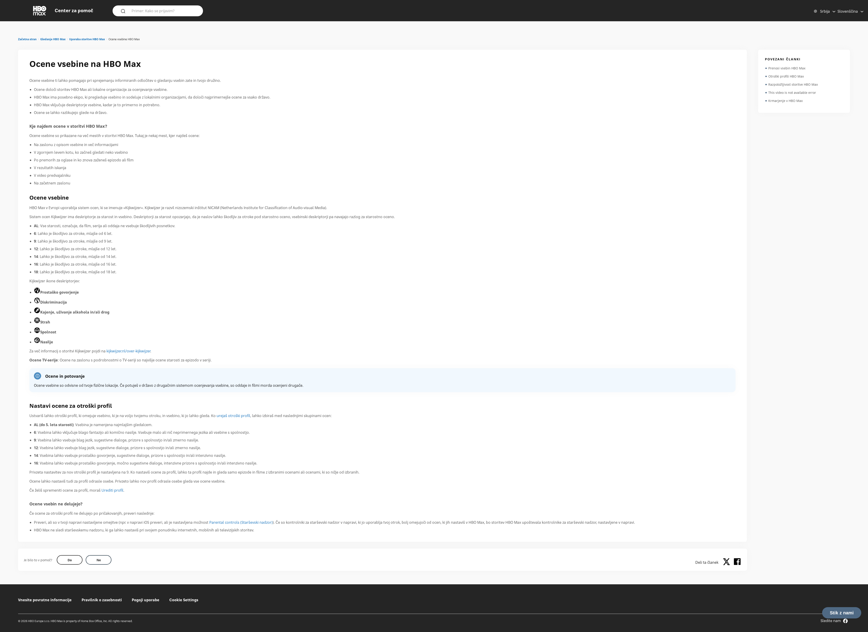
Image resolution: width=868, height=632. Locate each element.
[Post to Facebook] (737, 562)
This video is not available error (792, 92)
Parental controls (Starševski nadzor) (241, 522)
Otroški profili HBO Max (786, 76)
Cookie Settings (183, 599)
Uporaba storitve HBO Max (87, 39)
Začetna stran (27, 39)
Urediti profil (112, 490)
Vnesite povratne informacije (45, 599)
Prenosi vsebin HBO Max (786, 68)
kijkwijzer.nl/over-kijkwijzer (128, 351)
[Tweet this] (727, 562)
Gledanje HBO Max (53, 39)
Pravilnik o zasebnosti (102, 599)
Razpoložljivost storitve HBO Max (793, 84)
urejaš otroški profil (233, 415)
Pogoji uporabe (145, 599)
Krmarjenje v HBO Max (785, 101)
